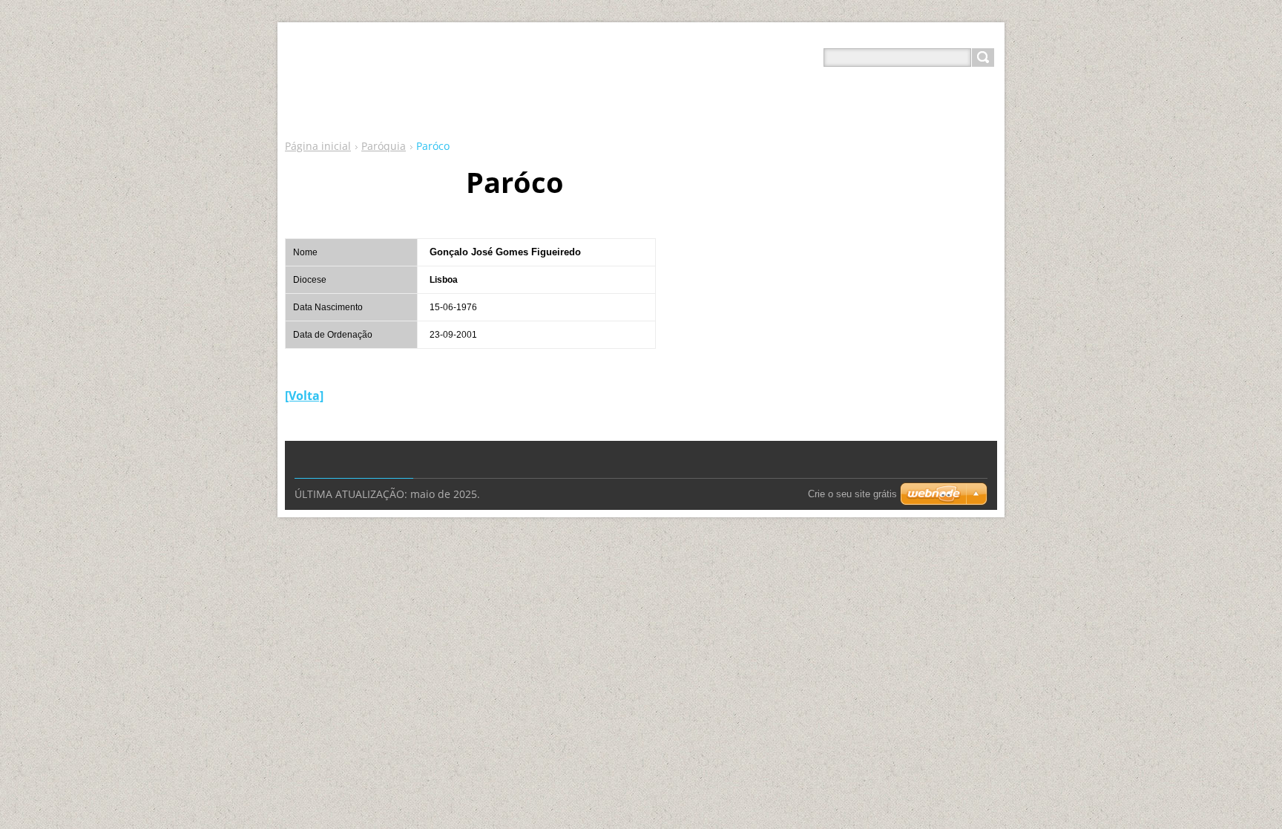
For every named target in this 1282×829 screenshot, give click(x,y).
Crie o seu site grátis (852, 493)
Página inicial (318, 146)
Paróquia (383, 146)
